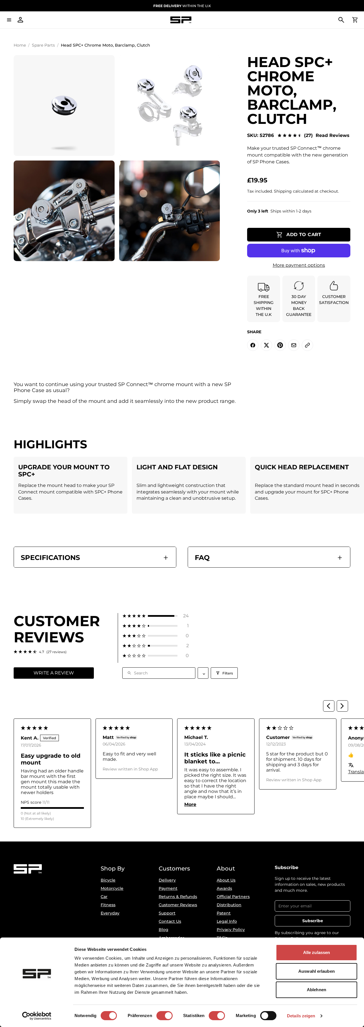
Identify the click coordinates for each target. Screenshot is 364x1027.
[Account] (20, 20)
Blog (163, 929)
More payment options (299, 265)
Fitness (108, 904)
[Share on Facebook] (252, 345)
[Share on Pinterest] (280, 345)
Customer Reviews (178, 904)
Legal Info (227, 921)
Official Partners (233, 896)
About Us (226, 880)
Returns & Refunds (178, 896)
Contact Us (170, 921)
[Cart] (355, 20)
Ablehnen (316, 989)
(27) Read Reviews (326, 135)
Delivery (167, 880)
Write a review (54, 673)
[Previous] (328, 706)
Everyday (110, 913)
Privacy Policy (231, 929)
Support (167, 913)
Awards (224, 888)
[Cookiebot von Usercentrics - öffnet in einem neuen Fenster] (37, 1016)
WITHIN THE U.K (182, 6)
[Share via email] (293, 345)
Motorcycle (112, 888)
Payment (168, 888)
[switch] (164, 1015)
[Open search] (341, 20)
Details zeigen (301, 1015)
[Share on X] (266, 345)
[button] (156, 615)
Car (104, 896)
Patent (224, 913)
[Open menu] (9, 20)
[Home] (180, 20)
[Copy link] (307, 345)
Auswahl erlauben (316, 971)
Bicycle (108, 880)
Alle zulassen (316, 952)
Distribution (229, 904)
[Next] (342, 706)
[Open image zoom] (64, 105)
